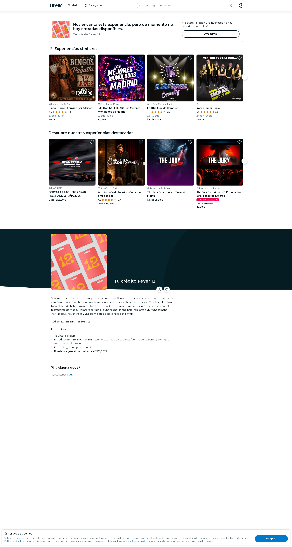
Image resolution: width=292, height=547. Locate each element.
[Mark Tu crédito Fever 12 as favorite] (167, 290)
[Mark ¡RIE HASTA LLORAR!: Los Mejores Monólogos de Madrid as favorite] (141, 58)
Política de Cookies (14, 541)
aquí (69, 374)
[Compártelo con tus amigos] (159, 290)
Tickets (209, 288)
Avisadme (210, 33)
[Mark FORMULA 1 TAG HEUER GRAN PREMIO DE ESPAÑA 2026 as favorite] (92, 142)
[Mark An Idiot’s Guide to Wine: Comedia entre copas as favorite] (141, 142)
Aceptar (271, 538)
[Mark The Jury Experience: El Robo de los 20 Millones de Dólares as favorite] (240, 142)
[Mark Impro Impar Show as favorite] (240, 58)
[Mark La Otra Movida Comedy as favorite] (190, 58)
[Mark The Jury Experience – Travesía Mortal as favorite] (190, 142)
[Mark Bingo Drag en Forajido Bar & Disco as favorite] (92, 58)
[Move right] (245, 77)
